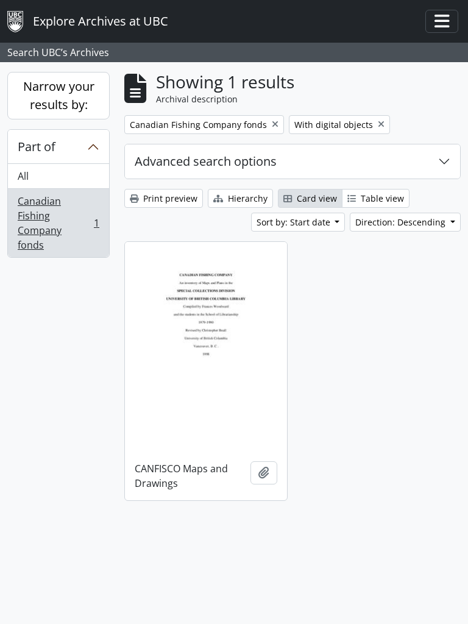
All (23, 176)
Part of (36, 146)
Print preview (169, 198)
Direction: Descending (401, 222)
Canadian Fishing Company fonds (58, 223)
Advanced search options (206, 161)
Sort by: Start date (295, 222)
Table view (381, 198)
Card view (315, 198)
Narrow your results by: (58, 95)
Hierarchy (246, 198)
